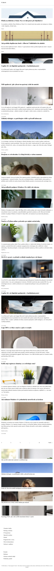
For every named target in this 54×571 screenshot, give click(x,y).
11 (39, 442)
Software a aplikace (4, 149)
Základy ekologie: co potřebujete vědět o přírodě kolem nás (21, 118)
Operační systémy (4, 216)
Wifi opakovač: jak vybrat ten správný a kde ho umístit (20, 84)
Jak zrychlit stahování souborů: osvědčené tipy (14, 460)
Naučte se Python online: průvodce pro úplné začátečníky (20, 221)
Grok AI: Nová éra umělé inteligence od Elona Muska (16, 488)
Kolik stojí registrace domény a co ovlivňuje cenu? (18, 363)
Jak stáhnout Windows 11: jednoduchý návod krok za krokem (22, 399)
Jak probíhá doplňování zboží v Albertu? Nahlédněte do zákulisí (23, 43)
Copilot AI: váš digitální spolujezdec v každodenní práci (20, 66)
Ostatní (2, 28)
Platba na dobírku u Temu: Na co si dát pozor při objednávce (22, 21)
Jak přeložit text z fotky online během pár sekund (15, 502)
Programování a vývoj (5, 252)
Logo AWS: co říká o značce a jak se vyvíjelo (16, 328)
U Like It (3, 2)
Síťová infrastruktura (5, 113)
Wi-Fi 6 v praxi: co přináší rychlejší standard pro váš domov (21, 257)
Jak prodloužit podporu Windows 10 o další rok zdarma (20, 187)
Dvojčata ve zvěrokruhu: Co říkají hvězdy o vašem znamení (21, 154)
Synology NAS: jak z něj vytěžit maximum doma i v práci (17, 516)
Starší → (50, 442)
